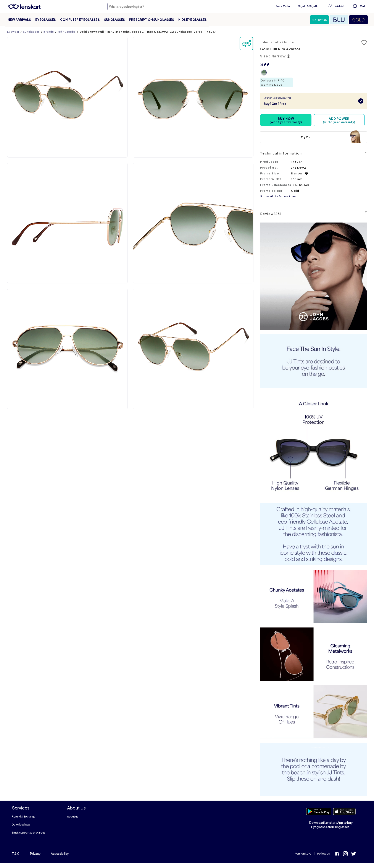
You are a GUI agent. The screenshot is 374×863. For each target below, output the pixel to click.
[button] (320, 19)
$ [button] (261, 64)
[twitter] (354, 854)
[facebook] (337, 854)
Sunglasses (114, 19)
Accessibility (60, 853)
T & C (15, 853)
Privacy (35, 853)
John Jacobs (67, 31)
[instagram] (345, 854)
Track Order (283, 6)
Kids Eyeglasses (192, 19)
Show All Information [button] (278, 196)
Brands (49, 31)
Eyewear (13, 31)
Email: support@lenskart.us (28, 832)
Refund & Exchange (23, 816)
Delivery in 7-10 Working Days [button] (273, 82)
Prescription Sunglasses (151, 19)
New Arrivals (19, 19)
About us (72, 816)
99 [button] (266, 64)
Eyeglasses (45, 19)
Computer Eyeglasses (80, 19)
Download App (21, 824)
